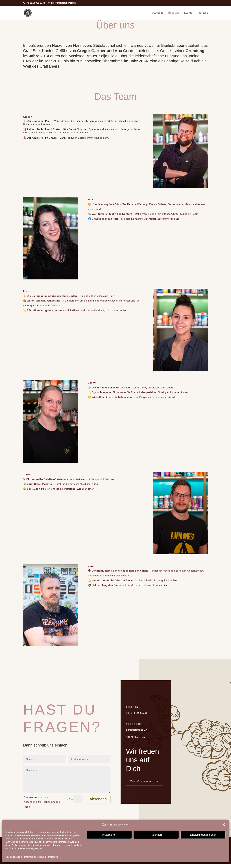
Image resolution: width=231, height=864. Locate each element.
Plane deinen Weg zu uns (144, 781)
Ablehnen (156, 834)
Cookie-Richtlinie (13, 857)
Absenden (98, 799)
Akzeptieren (109, 834)
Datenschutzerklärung (35, 857)
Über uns (173, 13)
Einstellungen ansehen (203, 834)
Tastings (202, 13)
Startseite (158, 13)
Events (188, 13)
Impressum (53, 857)
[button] (224, 824)
